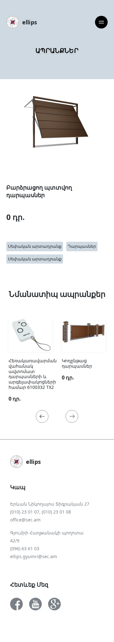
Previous (42, 416)
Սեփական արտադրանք (34, 246)
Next (72, 416)
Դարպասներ (82, 246)
